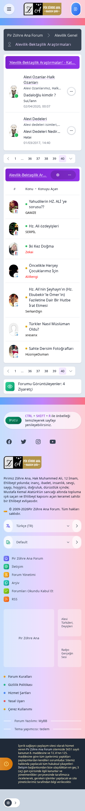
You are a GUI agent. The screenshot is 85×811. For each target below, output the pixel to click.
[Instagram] (38, 441)
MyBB (43, 721)
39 (54, 158)
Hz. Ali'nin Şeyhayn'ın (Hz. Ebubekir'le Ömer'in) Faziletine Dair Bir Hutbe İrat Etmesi (51, 297)
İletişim (22, 767)
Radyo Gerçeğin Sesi (67, 653)
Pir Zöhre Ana (29, 638)
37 (38, 158)
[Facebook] (9, 441)
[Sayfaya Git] (70, 158)
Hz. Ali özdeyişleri (44, 226)
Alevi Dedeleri (35, 118)
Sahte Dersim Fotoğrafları (51, 348)
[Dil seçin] (8, 526)
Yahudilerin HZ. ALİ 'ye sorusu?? (48, 204)
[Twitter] (23, 441)
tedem (44, 729)
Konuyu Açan (48, 189)
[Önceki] (8, 158)
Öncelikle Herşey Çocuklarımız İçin (43, 268)
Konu (29, 189)
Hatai (28, 137)
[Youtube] (52, 441)
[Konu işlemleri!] (57, 175)
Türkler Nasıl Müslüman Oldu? (49, 326)
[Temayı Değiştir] (76, 542)
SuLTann (30, 101)
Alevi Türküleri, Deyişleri (67, 622)
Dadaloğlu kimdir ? (40, 95)
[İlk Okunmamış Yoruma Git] (26, 204)
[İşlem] (71, 91)
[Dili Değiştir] (76, 526)
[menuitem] (75, 9)
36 (30, 158)
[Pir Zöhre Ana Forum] (42, 9)
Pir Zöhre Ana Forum (25, 35)
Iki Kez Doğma (41, 246)
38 (46, 158)
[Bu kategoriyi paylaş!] (69, 175)
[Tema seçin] (8, 542)
